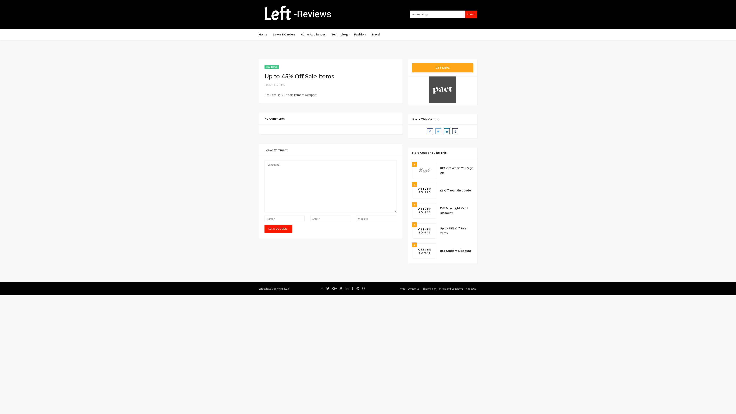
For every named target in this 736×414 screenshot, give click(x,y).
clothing (279, 84)
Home (263, 34)
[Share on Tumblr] (455, 131)
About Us (471, 288)
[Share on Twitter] (438, 131)
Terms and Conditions (451, 288)
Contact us (413, 288)
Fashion (360, 34)
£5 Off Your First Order (456, 190)
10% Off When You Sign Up (456, 170)
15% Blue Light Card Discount (454, 211)
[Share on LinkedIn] (447, 131)
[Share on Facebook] (430, 131)
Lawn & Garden (284, 34)
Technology (339, 34)
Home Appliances (313, 34)
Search (471, 14)
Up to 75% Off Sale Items (453, 231)
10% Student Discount (455, 251)
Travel (375, 34)
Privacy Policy (429, 288)
